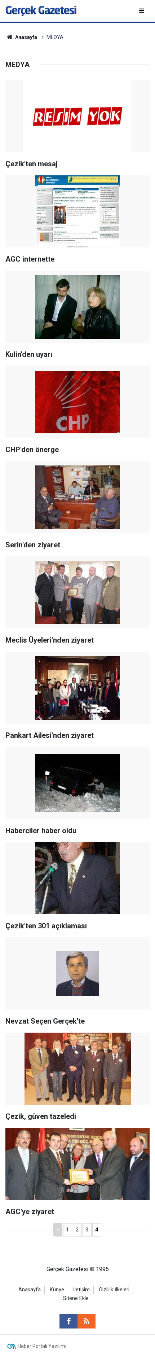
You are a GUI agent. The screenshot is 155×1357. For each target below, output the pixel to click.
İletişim (81, 1290)
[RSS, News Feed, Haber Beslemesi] (87, 1321)
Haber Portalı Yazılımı (42, 1346)
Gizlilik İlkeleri (114, 1290)
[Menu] (142, 10)
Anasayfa (29, 1290)
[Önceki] (58, 1230)
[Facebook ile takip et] (68, 1321)
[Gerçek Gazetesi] (40, 10)
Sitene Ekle (76, 1298)
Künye (57, 1290)
